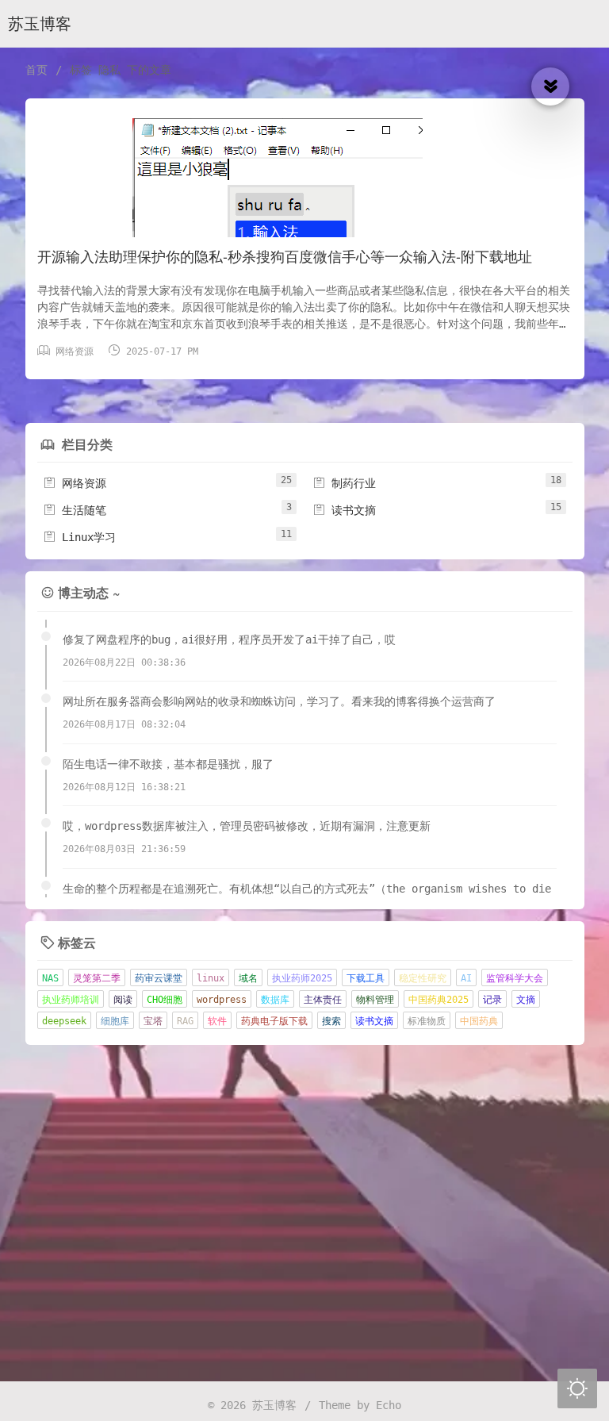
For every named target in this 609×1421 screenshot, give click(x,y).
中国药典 (479, 1021)
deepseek (64, 1021)
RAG (185, 1021)
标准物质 (427, 1021)
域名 (248, 978)
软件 (217, 1021)
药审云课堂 (158, 978)
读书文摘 (344, 510)
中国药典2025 (438, 999)
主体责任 (323, 999)
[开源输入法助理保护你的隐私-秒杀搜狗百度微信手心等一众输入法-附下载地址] (304, 219)
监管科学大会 (514, 978)
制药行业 (344, 483)
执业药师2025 (302, 978)
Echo (388, 1405)
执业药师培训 (70, 999)
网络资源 (75, 351)
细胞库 (115, 1021)
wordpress (222, 999)
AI (466, 978)
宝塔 (153, 1021)
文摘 (525, 999)
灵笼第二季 (97, 978)
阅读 (122, 999)
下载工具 (366, 978)
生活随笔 (74, 510)
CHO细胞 (164, 999)
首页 (36, 69)
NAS (50, 978)
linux (210, 978)
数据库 (275, 999)
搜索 (331, 1021)
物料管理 (375, 999)
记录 (492, 999)
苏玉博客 (39, 24)
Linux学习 (79, 537)
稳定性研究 (422, 978)
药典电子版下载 (274, 1021)
